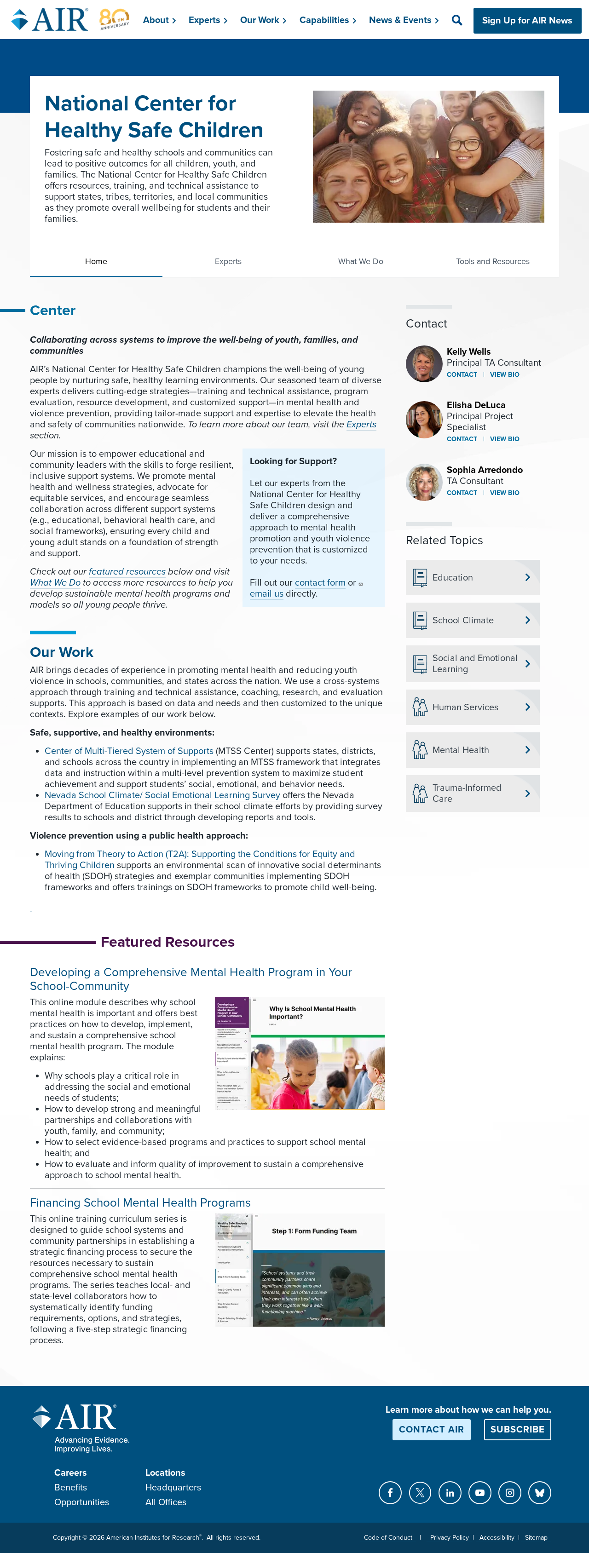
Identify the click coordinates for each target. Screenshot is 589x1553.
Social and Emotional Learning (475, 664)
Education (453, 577)
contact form (320, 582)
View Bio (504, 375)
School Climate (463, 620)
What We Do (360, 261)
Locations (165, 1472)
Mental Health (461, 750)
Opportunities (81, 1502)
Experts (228, 261)
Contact (462, 375)
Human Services (465, 707)
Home (96, 261)
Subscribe (518, 1429)
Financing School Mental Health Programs (140, 1203)
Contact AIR (431, 1429)
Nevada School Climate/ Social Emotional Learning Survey (162, 795)
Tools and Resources (493, 261)
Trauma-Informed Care (467, 793)
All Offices (165, 1502)
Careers (70, 1472)
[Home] (70, 19)
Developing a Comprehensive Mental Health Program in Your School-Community (191, 979)
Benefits (70, 1487)
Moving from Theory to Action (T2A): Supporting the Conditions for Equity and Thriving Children (200, 860)
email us (266, 593)
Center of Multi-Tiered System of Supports (129, 751)
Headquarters (173, 1487)
